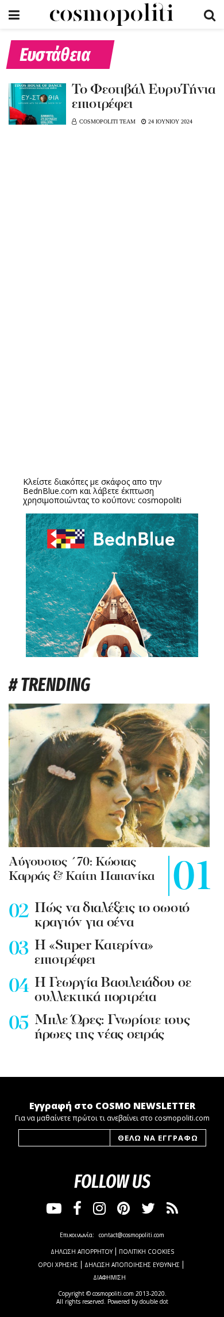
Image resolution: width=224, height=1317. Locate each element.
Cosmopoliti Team (107, 121)
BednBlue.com (50, 490)
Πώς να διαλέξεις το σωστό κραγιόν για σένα (112, 916)
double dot (154, 1301)
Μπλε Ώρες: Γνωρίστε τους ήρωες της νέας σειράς (112, 1028)
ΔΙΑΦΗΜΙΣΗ (109, 1277)
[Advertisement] (112, 385)
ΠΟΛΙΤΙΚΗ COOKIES (146, 1252)
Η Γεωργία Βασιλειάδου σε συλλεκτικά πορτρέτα (112, 990)
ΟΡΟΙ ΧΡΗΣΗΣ (58, 1265)
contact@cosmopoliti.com (131, 1235)
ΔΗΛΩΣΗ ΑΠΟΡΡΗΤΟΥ (82, 1252)
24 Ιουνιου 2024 (169, 121)
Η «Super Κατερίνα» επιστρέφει (93, 953)
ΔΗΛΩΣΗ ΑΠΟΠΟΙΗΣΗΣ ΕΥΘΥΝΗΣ (132, 1265)
